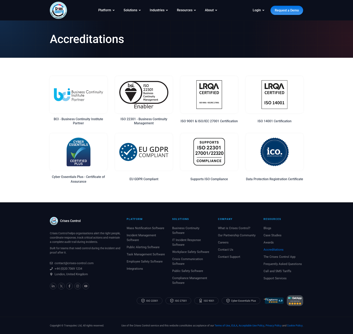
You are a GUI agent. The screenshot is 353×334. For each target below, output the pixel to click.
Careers (223, 242)
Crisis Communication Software (187, 261)
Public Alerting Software (143, 247)
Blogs (267, 228)
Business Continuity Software (185, 230)
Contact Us (225, 249)
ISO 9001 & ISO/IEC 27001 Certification (209, 121)
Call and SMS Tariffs (277, 271)
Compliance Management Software (189, 280)
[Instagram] (77, 286)
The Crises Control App (279, 257)
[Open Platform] (113, 10)
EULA (234, 325)
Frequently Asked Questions (283, 264)
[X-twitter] (61, 286)
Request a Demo (287, 10)
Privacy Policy (274, 325)
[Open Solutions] (139, 10)
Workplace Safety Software (190, 252)
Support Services (275, 278)
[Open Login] (263, 10)
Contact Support (229, 257)
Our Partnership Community (237, 235)
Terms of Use (222, 325)
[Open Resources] (194, 10)
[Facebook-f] (69, 286)
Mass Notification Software (145, 228)
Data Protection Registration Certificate (274, 179)
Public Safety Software (187, 271)
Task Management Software (146, 254)
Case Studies (273, 235)
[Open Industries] (166, 10)
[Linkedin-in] (53, 286)
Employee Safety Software (145, 261)
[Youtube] (86, 286)
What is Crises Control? (234, 228)
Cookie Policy (295, 325)
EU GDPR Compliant (144, 179)
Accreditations (274, 249)
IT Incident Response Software (186, 242)
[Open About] (216, 10)
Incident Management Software (141, 237)
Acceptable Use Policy (251, 325)
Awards (269, 242)
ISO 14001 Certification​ (275, 121)
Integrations (135, 269)
